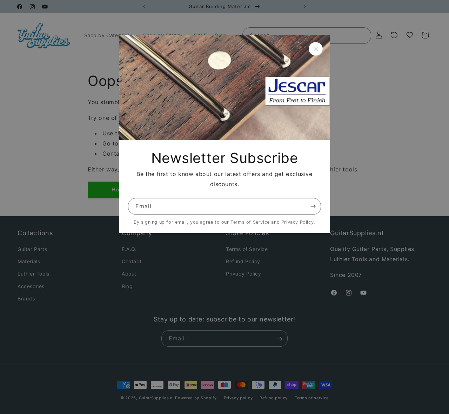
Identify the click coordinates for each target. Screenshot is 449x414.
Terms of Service (250, 222)
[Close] (316, 49)
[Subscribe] (313, 206)
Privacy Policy (297, 222)
